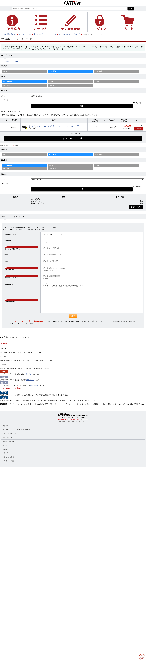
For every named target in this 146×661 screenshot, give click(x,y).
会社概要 (5, 426)
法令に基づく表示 (8, 437)
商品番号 (52, 81)
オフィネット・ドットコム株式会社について (16, 430)
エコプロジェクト (8, 445)
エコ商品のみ (137, 103)
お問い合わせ (29, 374)
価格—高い (52, 85)
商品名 (97, 81)
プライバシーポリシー (9, 433)
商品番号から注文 (8, 461)
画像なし (5, 71)
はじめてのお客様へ (9, 457)
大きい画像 (98, 71)
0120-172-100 (68, 417)
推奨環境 (5, 449)
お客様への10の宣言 (9, 441)
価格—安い (6, 85)
